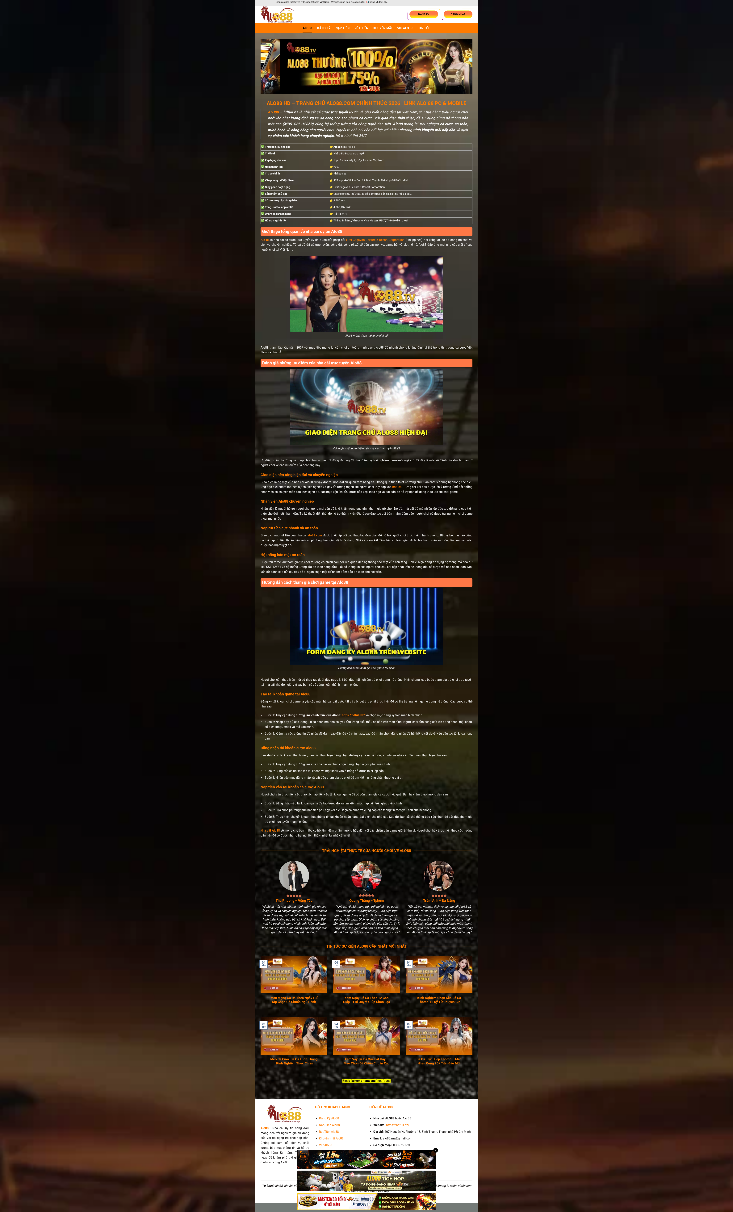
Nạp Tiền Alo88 (329, 1125)
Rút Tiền (361, 28)
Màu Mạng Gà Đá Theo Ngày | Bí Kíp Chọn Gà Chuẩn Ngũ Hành (294, 1000)
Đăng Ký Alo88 (329, 1118)
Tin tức (424, 28)
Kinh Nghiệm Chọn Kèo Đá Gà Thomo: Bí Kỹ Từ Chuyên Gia (439, 1000)
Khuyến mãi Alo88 (331, 1138)
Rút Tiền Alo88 (329, 1132)
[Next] (463, 66)
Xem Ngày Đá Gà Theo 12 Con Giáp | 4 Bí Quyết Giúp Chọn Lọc (366, 1000)
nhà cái (397, 487)
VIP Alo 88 (405, 28)
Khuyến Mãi (382, 28)
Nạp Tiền (343, 28)
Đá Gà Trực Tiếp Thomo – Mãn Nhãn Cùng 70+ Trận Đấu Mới (439, 1061)
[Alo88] (280, 14)
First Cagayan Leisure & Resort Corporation (375, 240)
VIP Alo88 (325, 1145)
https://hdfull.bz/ (353, 715)
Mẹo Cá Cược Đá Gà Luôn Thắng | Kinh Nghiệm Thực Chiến (294, 1061)
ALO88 (307, 28)
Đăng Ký (323, 28)
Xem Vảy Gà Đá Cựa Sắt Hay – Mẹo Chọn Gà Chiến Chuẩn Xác (366, 1061)
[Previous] (269, 66)
